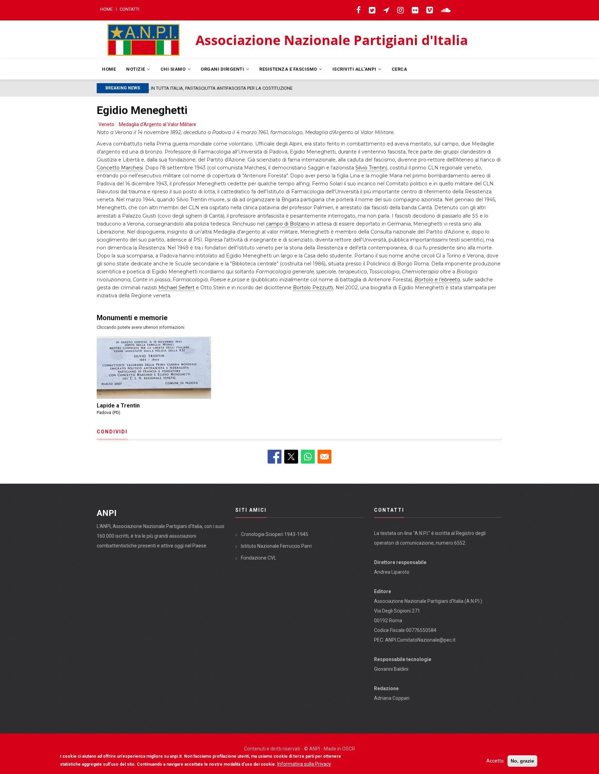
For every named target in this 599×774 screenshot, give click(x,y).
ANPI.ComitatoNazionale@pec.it (420, 640)
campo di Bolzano (288, 224)
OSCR (348, 748)
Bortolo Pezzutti (313, 287)
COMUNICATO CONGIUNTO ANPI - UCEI (199, 88)
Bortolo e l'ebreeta (437, 279)
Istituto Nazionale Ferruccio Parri (276, 546)
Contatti (129, 9)
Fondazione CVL (258, 558)
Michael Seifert (176, 287)
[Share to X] (291, 457)
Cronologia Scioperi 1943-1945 (274, 534)
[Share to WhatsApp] (308, 457)
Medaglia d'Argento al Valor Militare (157, 124)
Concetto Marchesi (120, 168)
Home (106, 9)
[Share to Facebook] (274, 457)
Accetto (495, 761)
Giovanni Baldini (391, 669)
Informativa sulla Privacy (304, 764)
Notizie (136, 69)
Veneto (106, 124)
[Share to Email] (324, 457)
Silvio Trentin (370, 168)
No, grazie (522, 761)
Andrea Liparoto (391, 572)
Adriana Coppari (391, 698)
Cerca (399, 69)
